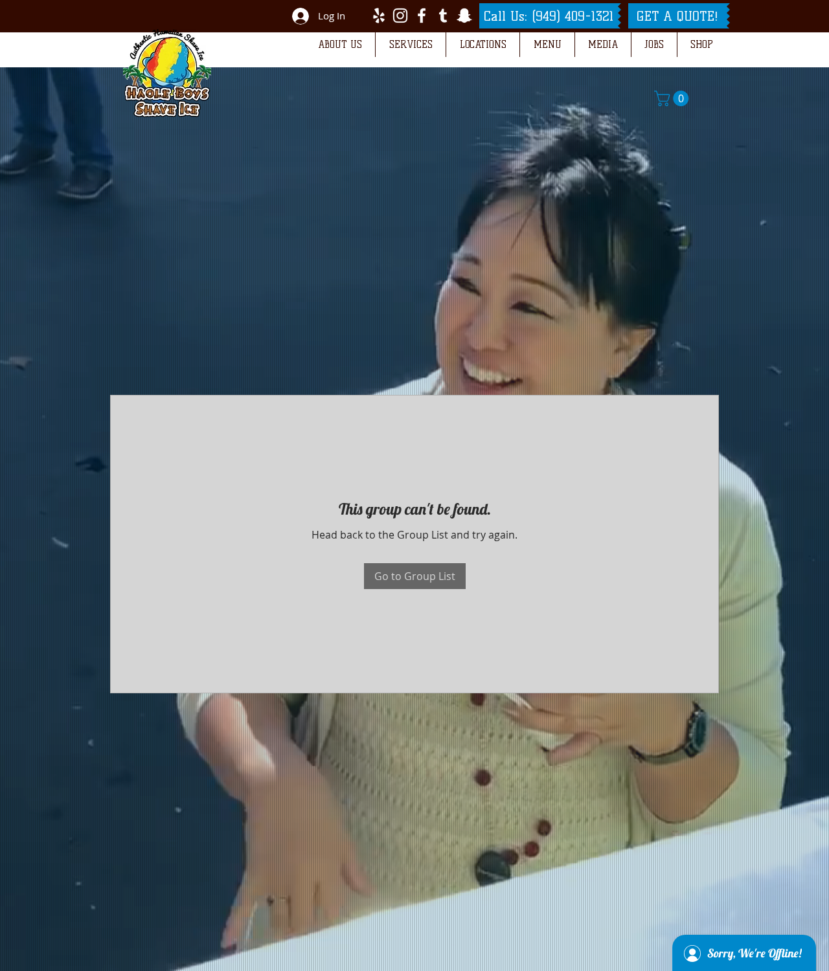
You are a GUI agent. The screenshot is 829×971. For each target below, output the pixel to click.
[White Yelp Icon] (379, 15)
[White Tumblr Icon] (443, 15)
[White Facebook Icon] (421, 15)
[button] (339, 44)
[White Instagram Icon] (400, 15)
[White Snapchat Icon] (464, 15)
